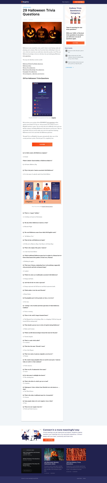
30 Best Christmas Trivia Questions (31, 458)
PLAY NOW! (42, 144)
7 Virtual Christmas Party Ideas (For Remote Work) (31, 464)
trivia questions (51, 122)
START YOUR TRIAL (79, 1)
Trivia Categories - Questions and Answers (33, 73)
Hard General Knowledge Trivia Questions (33, 69)
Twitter (84, 478)
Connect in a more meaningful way (28, 478)
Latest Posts (79, 478)
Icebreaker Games (30, 450)
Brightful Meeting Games (47, 206)
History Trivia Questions (29, 67)
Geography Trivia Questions (30, 71)
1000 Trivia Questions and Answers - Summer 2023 (31, 453)
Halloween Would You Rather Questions (33, 64)
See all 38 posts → (27, 470)
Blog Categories (65, 1)
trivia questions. (27, 56)
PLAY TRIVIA (75, 42)
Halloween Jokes (27, 66)
